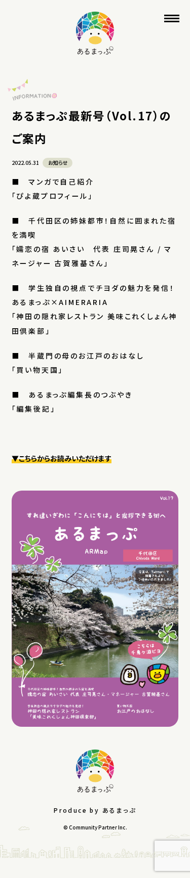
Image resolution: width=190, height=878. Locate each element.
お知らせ (57, 162)
